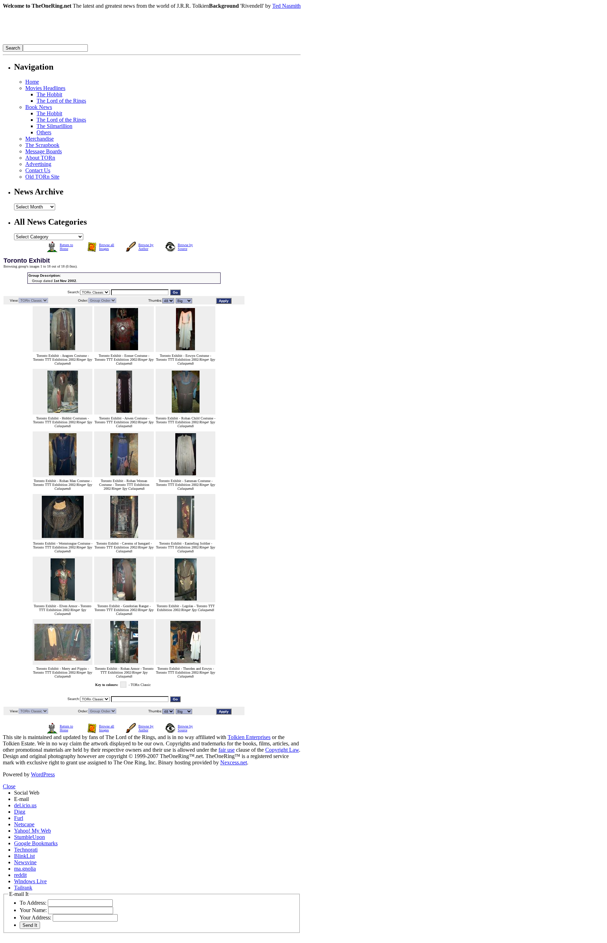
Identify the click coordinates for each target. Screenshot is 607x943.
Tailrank (23, 888)
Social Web (26, 793)
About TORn (40, 158)
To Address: (33, 903)
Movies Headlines (45, 88)
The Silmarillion (54, 126)
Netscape (24, 824)
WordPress (43, 774)
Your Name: (33, 910)
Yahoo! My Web (32, 831)
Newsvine (25, 862)
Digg (19, 812)
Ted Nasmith (286, 6)
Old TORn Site (42, 177)
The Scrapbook (42, 145)
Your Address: (35, 917)
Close (9, 786)
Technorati (26, 850)
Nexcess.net (233, 762)
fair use (226, 750)
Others (44, 132)
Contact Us (37, 170)
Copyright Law (282, 750)
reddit (20, 875)
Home (32, 82)
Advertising (38, 164)
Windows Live (30, 881)
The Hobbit (49, 94)
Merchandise (39, 139)
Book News (38, 107)
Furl (18, 818)
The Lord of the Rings (61, 101)
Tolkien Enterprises (249, 737)
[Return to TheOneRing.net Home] (108, 42)
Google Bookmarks (36, 843)
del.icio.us (25, 805)
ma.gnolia (25, 869)
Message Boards (43, 151)
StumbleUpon (29, 837)
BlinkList (24, 856)
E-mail (21, 799)
